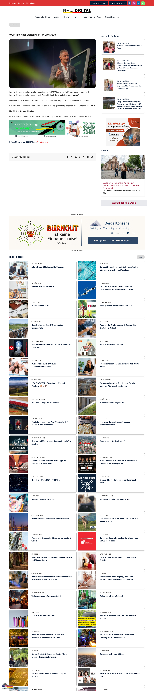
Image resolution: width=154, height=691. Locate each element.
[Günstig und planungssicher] (87, 334)
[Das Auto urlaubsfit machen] (18, 489)
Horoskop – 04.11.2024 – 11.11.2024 (45, 473)
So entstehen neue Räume (42, 280)
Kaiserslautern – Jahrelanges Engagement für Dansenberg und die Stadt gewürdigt (129, 85)
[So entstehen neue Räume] (18, 276)
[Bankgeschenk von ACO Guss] (87, 643)
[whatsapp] (143, 3)
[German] (10, 686)
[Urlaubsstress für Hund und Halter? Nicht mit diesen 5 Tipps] (87, 508)
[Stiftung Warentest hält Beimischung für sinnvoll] (18, 663)
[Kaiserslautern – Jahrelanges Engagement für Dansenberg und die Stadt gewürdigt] (109, 80)
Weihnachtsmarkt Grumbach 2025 (46, 589)
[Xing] (88, 157)
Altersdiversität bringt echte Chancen (47, 260)
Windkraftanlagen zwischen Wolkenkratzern (50, 512)
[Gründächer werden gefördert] (87, 392)
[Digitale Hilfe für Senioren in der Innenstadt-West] (87, 469)
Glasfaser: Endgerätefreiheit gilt (45, 396)
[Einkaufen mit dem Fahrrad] (87, 585)
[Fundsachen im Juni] (18, 295)
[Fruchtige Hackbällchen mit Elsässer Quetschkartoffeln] (87, 411)
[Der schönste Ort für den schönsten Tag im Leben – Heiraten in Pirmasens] (18, 643)
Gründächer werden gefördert (112, 396)
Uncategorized (42, 142)
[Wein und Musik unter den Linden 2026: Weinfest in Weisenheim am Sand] (18, 624)
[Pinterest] (84, 157)
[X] (72, 157)
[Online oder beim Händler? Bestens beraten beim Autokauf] (18, 682)
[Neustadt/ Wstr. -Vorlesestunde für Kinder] (109, 42)
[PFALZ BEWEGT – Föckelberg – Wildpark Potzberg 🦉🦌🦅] (18, 373)
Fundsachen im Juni (40, 299)
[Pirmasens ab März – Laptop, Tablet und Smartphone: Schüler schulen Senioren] (87, 566)
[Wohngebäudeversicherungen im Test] (87, 295)
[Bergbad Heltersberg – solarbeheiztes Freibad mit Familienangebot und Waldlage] (87, 256)
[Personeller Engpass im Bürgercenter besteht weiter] (18, 527)
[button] (118, 16)
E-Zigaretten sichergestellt (43, 609)
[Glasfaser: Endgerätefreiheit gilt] (18, 392)
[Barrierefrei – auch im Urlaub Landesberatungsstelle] (18, 353)
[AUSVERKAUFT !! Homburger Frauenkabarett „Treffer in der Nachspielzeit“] (87, 450)
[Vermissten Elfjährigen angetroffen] (87, 489)
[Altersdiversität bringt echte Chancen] (18, 256)
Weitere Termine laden (124, 203)
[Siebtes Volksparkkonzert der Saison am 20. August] (87, 605)
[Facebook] (68, 157)
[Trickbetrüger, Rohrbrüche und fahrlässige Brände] (87, 547)
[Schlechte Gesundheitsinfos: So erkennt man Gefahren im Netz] (87, 527)
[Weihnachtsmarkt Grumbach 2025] (18, 585)
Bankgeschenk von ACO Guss (112, 648)
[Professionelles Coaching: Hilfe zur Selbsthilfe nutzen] (87, 353)
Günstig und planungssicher (111, 338)
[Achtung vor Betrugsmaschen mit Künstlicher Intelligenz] (18, 334)
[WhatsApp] (80, 157)
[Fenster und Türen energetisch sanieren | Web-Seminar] (18, 431)
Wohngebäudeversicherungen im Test (116, 299)
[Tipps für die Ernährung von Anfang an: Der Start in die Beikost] (87, 314)
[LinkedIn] (76, 157)
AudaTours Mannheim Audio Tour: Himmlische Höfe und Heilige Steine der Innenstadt (121, 185)
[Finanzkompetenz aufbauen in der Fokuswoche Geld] (87, 663)
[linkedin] (138, 3)
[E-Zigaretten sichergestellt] (18, 605)
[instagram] (134, 3)
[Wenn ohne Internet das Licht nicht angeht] (87, 682)
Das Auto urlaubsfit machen (43, 493)
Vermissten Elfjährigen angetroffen (115, 493)
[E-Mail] (92, 157)
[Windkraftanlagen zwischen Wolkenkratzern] (18, 508)
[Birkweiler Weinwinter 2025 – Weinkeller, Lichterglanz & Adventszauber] (87, 624)
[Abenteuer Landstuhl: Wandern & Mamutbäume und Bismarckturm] (18, 547)
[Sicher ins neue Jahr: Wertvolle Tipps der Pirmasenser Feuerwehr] (18, 450)
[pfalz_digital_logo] (77, 9)
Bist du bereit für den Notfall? (112, 435)
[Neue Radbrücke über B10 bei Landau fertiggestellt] (18, 314)
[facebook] (129, 3)
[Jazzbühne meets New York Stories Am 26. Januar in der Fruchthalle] (18, 411)
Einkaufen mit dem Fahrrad (111, 589)
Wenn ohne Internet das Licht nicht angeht (118, 686)
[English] (4, 686)
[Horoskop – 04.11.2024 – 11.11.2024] (18, 469)
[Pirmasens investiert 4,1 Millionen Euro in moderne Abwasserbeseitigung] (87, 373)
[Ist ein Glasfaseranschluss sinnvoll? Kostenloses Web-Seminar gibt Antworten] (18, 566)
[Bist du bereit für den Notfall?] (87, 431)
